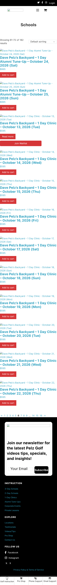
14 (33, 415)
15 (37, 415)
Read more (7, 136)
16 (41, 415)
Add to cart (8, 75)
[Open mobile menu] (37, 10)
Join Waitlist (20, 143)
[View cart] (45, 10)
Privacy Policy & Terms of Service (28, 570)
